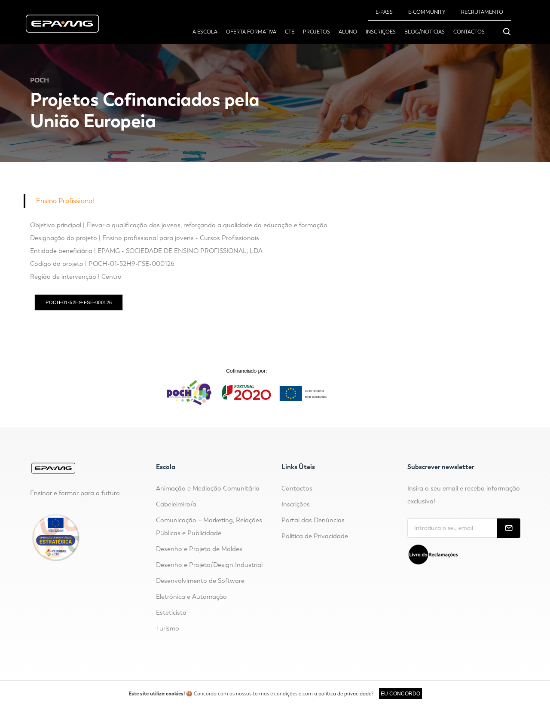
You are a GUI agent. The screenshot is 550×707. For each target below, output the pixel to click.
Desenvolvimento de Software (200, 581)
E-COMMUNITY (427, 12)
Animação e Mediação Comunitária (208, 488)
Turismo (167, 628)
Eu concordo (400, 694)
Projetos (316, 32)
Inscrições (381, 32)
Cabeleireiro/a (176, 504)
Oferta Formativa (251, 32)
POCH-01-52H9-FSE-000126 (79, 302)
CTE (289, 32)
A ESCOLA (204, 32)
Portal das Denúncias (313, 520)
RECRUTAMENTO (482, 12)
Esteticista (171, 612)
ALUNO (348, 32)
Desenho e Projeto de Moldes (199, 549)
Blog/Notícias (424, 32)
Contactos (469, 32)
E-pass (384, 12)
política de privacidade (344, 694)
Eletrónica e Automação (191, 596)
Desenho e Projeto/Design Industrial (209, 565)
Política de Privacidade (314, 536)
